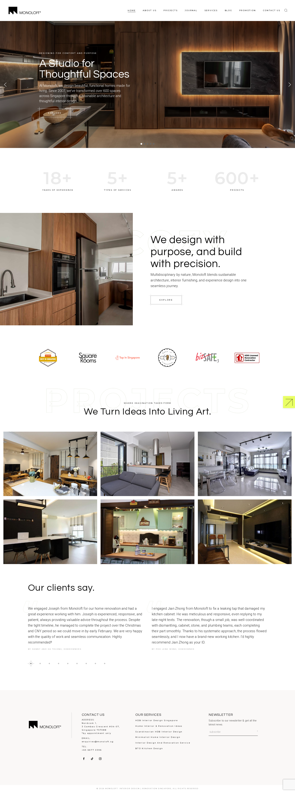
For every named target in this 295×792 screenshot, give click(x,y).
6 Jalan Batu (50, 466)
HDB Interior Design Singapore (156, 720)
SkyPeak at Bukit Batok (245, 466)
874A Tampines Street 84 (147, 534)
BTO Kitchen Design (149, 748)
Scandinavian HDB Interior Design (158, 731)
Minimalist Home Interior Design (157, 737)
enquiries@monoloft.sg (98, 741)
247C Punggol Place (50, 534)
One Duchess (147, 466)
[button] (5, 84)
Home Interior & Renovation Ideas (158, 726)
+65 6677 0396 (92, 750)
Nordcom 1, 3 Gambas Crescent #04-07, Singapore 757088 (101, 726)
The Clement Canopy (244, 534)
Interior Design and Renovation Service (162, 743)
